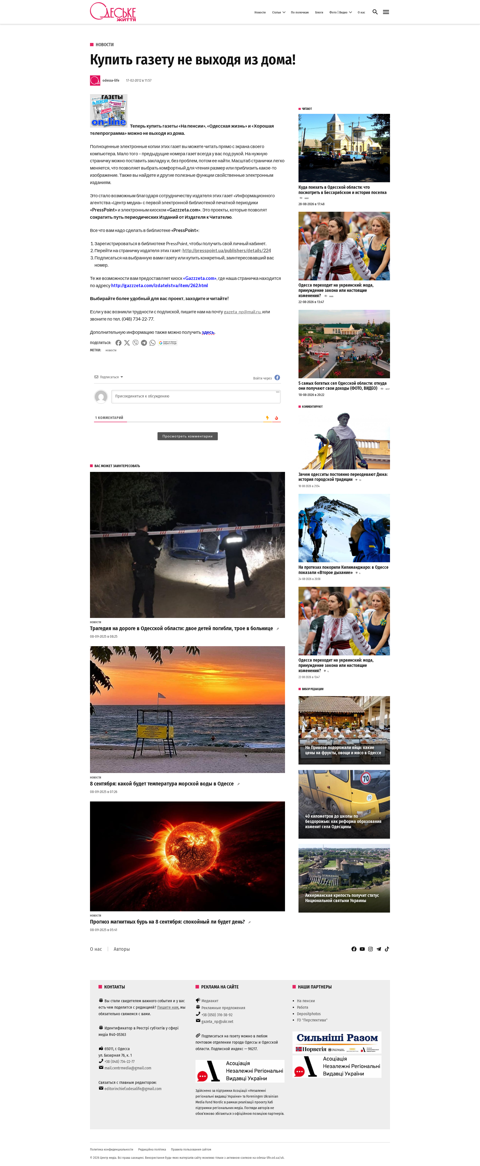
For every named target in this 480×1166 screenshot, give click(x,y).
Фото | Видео (339, 12)
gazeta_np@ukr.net (217, 1021)
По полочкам (300, 12)
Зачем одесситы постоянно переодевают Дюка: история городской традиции (343, 477)
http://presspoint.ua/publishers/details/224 (226, 250)
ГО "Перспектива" (312, 1020)
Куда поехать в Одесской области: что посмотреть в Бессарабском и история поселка (342, 190)
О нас (361, 12)
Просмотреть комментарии (187, 436)
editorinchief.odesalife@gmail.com (133, 1088)
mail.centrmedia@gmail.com (127, 1068)
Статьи (276, 12)
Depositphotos (309, 1013)
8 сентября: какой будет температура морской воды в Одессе (162, 783)
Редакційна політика (152, 1149)
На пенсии (306, 1000)
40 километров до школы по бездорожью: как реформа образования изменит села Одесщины (343, 821)
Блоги (319, 12)
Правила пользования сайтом (191, 1149)
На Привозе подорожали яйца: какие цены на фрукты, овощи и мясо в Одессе (343, 750)
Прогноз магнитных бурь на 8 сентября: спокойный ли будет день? (167, 922)
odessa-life (110, 80)
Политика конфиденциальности (111, 1149)
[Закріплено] (386, 12)
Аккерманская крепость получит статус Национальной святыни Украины (342, 898)
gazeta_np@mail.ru (242, 311)
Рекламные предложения (223, 1007)
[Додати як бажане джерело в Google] (167, 343)
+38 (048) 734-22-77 (119, 1061)
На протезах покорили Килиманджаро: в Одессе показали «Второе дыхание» (343, 570)
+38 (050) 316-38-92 (217, 1014)
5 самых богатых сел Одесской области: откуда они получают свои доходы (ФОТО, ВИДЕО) (342, 386)
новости (111, 350)
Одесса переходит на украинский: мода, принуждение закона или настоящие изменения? (336, 290)
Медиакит (210, 1000)
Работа (302, 1007)
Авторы (122, 949)
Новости (260, 12)
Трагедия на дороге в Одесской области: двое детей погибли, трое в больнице (181, 628)
